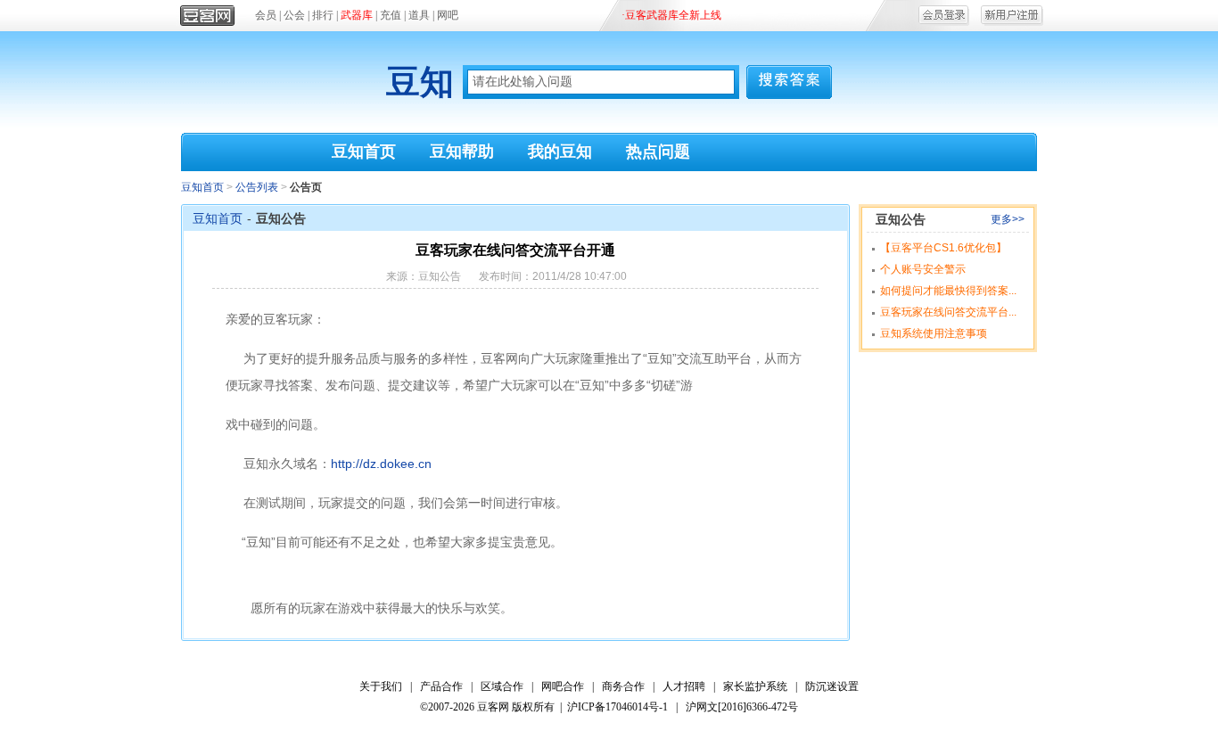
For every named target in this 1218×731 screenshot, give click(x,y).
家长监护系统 (755, 686)
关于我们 (380, 686)
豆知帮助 (462, 151)
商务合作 (623, 686)
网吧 (447, 15)
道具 (419, 15)
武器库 (357, 15)
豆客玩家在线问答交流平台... (948, 312)
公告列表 (256, 187)
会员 (265, 15)
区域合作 (502, 686)
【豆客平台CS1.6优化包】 (943, 248)
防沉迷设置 (832, 686)
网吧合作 (562, 686)
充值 (390, 15)
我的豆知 (560, 151)
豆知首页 (364, 151)
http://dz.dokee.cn (381, 463)
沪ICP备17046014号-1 (617, 707)
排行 (322, 15)
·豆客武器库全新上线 (671, 15)
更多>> (1008, 219)
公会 (294, 15)
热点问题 (658, 151)
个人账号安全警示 (923, 269)
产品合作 (441, 686)
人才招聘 (683, 686)
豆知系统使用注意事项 (933, 333)
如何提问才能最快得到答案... (948, 290)
